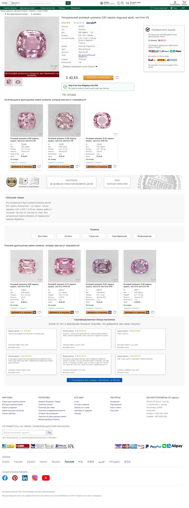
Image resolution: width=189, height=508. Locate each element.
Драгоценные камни (28, 8)
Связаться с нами (82, 407)
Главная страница (10, 8)
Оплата (68, 236)
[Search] (68, 3)
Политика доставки (46, 407)
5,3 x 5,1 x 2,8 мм (85, 35)
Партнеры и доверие (83, 410)
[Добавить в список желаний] (117, 77)
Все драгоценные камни (12, 404)
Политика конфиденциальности (51, 410)
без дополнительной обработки (86, 56)
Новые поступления (48, 8)
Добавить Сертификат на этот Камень (78, 67)
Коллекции (114, 401)
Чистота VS (83, 52)
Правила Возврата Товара (49, 401)
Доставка (43, 236)
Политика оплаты (45, 404)
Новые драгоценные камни (13, 401)
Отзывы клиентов (81, 404)
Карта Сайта (115, 407)
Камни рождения (9, 407)
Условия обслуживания (48, 413)
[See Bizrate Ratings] (91, 23)
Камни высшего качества (13, 410)
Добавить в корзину (98, 77)
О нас (76, 401)
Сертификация (119, 236)
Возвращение (144, 236)
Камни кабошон (8, 413)
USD (183, 8)
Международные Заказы (48, 419)
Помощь (63, 8)
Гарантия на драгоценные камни (52, 416)
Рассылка (114, 410)
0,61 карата (83, 32)
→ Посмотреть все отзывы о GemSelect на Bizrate (94, 380)
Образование (75, 8)
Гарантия (93, 236)
